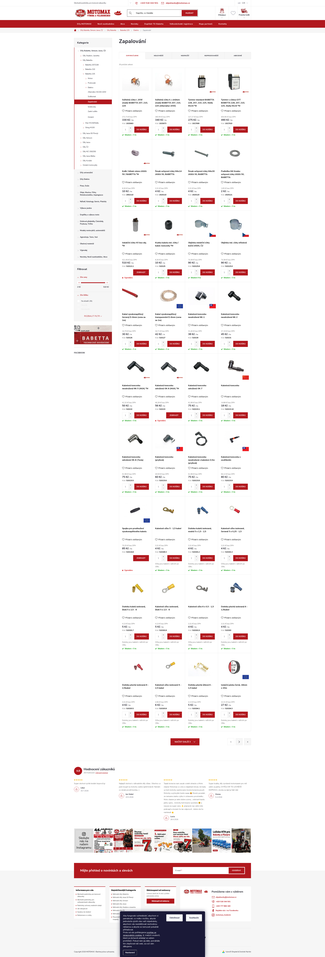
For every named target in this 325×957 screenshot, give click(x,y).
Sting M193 (90, 127)
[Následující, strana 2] (239, 741)
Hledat (189, 13)
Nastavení (130, 952)
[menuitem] (84, 24)
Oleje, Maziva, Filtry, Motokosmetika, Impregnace (91, 193)
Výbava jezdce (86, 208)
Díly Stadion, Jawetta (91, 55)
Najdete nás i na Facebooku (227, 910)
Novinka (85, 309)
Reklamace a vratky (84, 915)
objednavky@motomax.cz (226, 897)
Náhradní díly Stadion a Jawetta (124, 907)
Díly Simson (87, 138)
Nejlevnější (158, 56)
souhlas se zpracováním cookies (139, 934)
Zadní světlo (92, 111)
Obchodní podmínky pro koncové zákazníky (90, 3)
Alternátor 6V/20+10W (97, 92)
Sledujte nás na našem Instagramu (83, 843)
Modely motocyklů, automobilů (92, 230)
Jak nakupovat (82, 909)
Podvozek (92, 83)
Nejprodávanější (211, 56)
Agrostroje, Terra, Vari (89, 237)
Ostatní (91, 117)
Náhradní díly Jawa (119, 904)
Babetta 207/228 (92, 65)
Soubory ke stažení (84, 912)
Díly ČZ (85, 147)
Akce (84, 305)
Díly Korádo (87, 160)
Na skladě (86, 301)
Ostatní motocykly (90, 165)
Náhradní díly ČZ (119, 910)
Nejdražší (185, 56)
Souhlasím (194, 917)
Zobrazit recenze (101, 773)
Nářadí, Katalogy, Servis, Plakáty (93, 201)
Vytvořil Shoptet (231, 952)
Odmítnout (174, 917)
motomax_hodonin (223, 915)
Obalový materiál (87, 243)
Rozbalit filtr (92, 316)
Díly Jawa (86, 142)
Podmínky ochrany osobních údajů (89, 905)
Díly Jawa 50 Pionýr (90, 133)
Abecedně (238, 56)
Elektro (90, 87)
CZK (243, 3)
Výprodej (83, 250)
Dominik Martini (245, 952)
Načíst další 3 (183, 741)
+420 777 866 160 (223, 906)
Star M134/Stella (92, 123)
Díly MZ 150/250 (89, 151)
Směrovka (92, 107)
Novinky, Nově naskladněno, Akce (93, 257)
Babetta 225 (90, 74)
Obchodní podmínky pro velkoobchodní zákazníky (86, 901)
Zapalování (92, 102)
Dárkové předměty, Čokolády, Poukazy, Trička (91, 222)
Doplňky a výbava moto (89, 215)
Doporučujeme (132, 56)
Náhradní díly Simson (120, 901)
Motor (90, 78)
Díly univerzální (86, 172)
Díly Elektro (85, 179)
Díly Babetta (87, 60)
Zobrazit (141, 272)
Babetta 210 (90, 69)
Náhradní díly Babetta (121, 894)
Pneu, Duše (84, 186)
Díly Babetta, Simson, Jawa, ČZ (93, 51)
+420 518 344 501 (223, 901)
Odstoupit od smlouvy (160, 901)
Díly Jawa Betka (89, 156)
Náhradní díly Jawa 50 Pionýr (123, 897)
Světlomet (92, 96)
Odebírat (236, 870)
